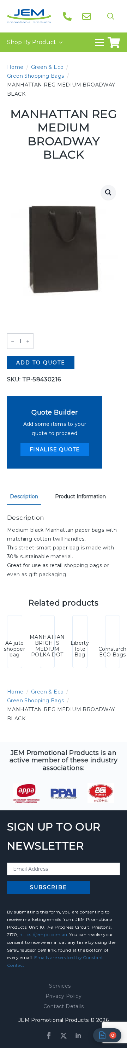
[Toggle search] (111, 16)
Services (60, 985)
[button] (108, 192)
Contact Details (63, 1006)
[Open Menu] (99, 42)
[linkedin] (78, 1035)
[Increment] (28, 341)
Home (15, 67)
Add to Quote (40, 362)
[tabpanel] (63, 546)
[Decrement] (13, 341)
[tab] (24, 496)
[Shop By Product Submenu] (59, 42)
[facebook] (48, 1035)
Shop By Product (31, 42)
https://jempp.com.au (43, 934)
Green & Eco (47, 67)
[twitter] (63, 1035)
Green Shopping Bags (35, 76)
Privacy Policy (64, 996)
